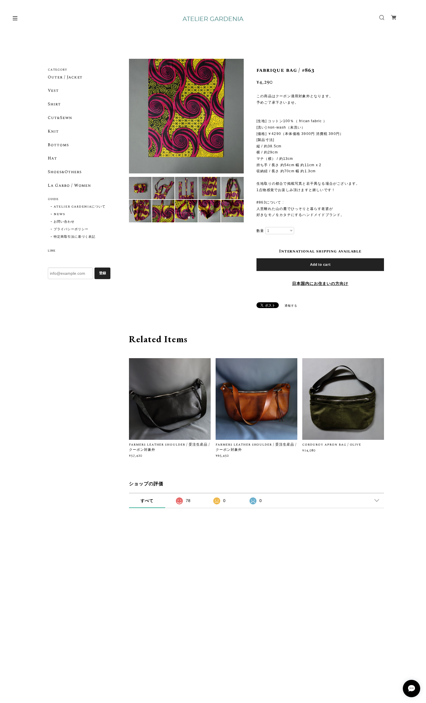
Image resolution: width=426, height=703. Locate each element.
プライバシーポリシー (71, 229)
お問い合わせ (64, 221)
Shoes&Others (65, 172)
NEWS (59, 214)
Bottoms (58, 145)
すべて (147, 500)
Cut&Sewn (60, 118)
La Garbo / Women (69, 185)
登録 (102, 273)
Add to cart (320, 265)
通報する (291, 305)
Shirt (54, 104)
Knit (53, 131)
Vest (53, 91)
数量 (260, 231)
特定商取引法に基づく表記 (74, 237)
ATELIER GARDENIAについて (79, 206)
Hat (52, 158)
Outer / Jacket (65, 77)
